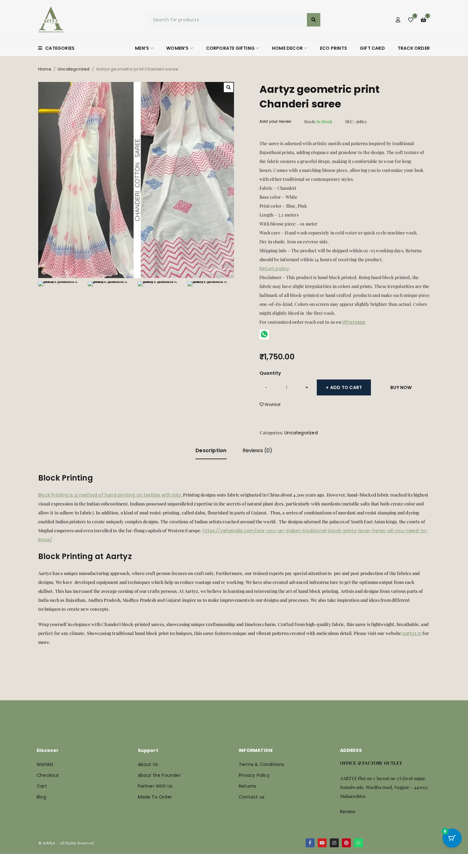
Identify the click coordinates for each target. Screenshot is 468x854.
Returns (247, 786)
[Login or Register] (398, 19)
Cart (42, 786)
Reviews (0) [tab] (258, 450)
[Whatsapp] (358, 842)
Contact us (252, 797)
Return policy (274, 268)
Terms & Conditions (261, 764)
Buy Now (401, 387)
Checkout (48, 775)
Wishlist (45, 764)
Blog (41, 797)
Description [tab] (210, 450)
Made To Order (155, 797)
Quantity (270, 373)
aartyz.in (412, 633)
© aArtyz (46, 843)
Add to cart (346, 387)
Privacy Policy (254, 775)
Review (348, 811)
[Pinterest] (346, 842)
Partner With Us (155, 786)
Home (44, 69)
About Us (148, 764)
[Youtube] (322, 842)
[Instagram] (334, 842)
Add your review (275, 121)
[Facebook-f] (310, 842)
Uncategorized (74, 69)
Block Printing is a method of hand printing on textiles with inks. (110, 495)
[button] (228, 87)
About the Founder (159, 775)
